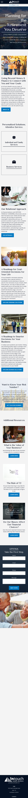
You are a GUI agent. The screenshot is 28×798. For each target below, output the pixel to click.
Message (14, 577)
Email (14, 563)
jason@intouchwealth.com (14, 782)
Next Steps (14, 588)
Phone (14, 570)
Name (14, 555)
